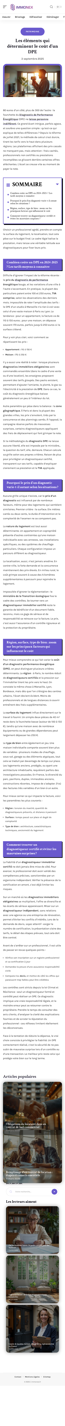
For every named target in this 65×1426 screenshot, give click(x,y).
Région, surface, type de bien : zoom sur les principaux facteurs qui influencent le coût (31, 210)
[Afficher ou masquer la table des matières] (50, 185)
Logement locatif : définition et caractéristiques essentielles (28, 1295)
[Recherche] (51, 7)
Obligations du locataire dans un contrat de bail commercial (26, 1125)
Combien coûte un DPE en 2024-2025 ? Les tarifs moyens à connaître (31, 195)
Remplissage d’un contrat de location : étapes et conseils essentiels (29, 1173)
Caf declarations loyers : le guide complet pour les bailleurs (29, 1246)
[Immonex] (21, 7)
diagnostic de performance (31, 279)
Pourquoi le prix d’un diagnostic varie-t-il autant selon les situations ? (33, 202)
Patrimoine (32, 31)
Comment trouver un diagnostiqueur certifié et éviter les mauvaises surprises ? (32, 217)
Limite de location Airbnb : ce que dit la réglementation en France (31, 1345)
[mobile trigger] (5, 7)
